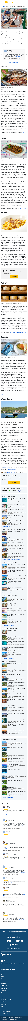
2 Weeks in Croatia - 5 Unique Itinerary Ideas (15, 554)
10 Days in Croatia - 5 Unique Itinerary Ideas (15, 549)
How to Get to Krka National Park (14, 780)
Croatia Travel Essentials (8, 625)
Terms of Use (18, 1017)
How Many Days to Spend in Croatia (15, 531)
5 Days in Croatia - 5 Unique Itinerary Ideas (15, 537)
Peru (2, 978)
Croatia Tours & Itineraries (8, 592)
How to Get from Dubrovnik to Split (15, 742)
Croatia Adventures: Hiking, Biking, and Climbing (15, 521)
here (2, 394)
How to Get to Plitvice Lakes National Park (15, 753)
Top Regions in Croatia (12, 603)
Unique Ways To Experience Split (14, 652)
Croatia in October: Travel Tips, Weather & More (16, 677)
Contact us (3, 990)
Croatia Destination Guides (8, 658)
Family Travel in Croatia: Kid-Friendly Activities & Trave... (15, 510)
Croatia (3, 6)
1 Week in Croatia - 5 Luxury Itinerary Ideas (15, 719)
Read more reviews (13, 62)
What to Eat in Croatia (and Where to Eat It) (16, 504)
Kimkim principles (4, 995)
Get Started (14, 276)
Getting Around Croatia (7, 797)
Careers (2, 992)
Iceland (2, 976)
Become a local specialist (6, 999)
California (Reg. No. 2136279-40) (6, 964)
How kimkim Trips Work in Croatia (14, 619)
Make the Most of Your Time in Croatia (11, 559)
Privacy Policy (4, 1019)
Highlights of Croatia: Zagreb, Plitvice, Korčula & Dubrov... (15, 571)
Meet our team (4, 988)
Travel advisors (4, 1001)
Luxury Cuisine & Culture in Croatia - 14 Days (16, 730)
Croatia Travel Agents (12, 669)
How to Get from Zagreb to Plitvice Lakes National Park (16, 792)
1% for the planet (4, 1013)
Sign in (25, 2)
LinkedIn (5, 960)
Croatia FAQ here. (12, 469)
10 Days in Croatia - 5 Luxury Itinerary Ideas (15, 708)
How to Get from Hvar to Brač (14, 764)
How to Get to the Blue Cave (13, 769)
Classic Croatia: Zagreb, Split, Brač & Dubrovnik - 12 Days (15, 582)
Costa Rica (3, 983)
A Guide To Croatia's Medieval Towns (15, 515)
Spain (2, 981)
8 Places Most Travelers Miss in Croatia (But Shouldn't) (16, 615)
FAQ (2, 1006)
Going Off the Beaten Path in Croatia (15, 608)
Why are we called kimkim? (6, 1011)
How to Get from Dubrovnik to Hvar (15, 747)
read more (17, 56)
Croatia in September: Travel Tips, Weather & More (14, 694)
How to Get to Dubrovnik (12, 775)
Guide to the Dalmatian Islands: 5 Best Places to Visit (15, 642)
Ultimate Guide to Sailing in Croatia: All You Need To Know (16, 499)
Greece (2, 972)
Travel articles (4, 1009)
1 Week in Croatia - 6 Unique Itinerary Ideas (15, 543)
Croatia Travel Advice (7, 526)
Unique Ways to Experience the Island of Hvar (16, 648)
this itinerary (6, 467)
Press (2, 997)
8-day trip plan (22, 208)
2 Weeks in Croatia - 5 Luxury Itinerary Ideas (15, 714)
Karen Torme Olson (11, 472)
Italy (2, 974)
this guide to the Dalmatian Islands (18, 332)
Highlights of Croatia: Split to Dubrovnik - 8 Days (16, 587)
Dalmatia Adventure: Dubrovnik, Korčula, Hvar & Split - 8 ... (16, 565)
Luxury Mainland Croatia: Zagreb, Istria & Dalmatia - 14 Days (16, 725)
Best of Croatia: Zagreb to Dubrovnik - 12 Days (16, 576)
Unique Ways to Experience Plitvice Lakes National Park (16, 636)
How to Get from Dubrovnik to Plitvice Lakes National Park (15, 786)
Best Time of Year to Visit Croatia (14, 598)
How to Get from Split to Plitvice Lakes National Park (15, 759)
